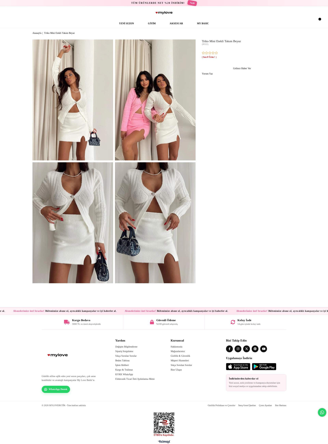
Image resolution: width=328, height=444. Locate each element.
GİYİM (152, 23)
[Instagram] (238, 348)
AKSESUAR (176, 23)
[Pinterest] (255, 348)
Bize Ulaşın (176, 369)
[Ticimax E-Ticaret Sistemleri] (164, 442)
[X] (246, 348)
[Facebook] (229, 348)
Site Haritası (280, 405)
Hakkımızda (176, 346)
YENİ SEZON (126, 23)
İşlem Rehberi (122, 365)
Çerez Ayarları (265, 405)
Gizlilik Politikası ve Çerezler (221, 405)
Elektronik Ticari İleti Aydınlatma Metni (135, 379)
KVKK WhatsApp (124, 374)
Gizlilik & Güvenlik (180, 356)
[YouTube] (263, 348)
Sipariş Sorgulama (124, 351)
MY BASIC (203, 23)
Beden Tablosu (122, 360)
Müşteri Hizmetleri (180, 360)
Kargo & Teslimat (124, 369)
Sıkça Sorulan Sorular (126, 356)
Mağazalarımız (178, 351)
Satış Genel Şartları (247, 405)
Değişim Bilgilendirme (126, 346)
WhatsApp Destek (58, 389)
